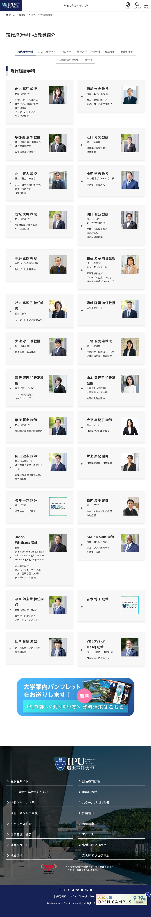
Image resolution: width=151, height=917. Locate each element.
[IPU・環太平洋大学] (11, 5)
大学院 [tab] (88, 60)
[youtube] (82, 890)
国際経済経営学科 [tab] (69, 60)
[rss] (86, 890)
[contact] (91, 890)
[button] (128, 5)
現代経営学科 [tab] (25, 51)
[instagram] (69, 890)
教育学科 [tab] (66, 51)
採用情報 (61, 896)
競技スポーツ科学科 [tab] (88, 51)
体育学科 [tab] (110, 51)
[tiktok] (73, 890)
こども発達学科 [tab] (47, 51)
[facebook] (60, 890)
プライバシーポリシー (82, 896)
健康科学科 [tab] (127, 51)
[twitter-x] (64, 890)
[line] (77, 890)
